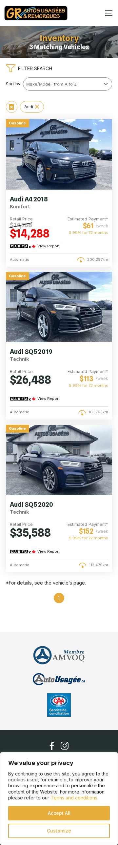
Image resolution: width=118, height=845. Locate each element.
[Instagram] (65, 746)
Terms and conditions (74, 797)
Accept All (59, 813)
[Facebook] (51, 746)
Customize (59, 831)
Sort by (13, 83)
